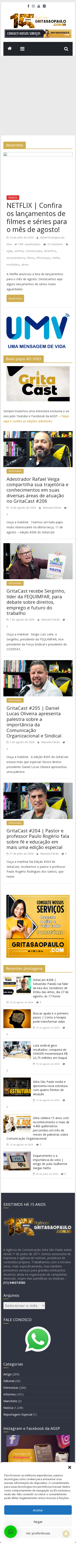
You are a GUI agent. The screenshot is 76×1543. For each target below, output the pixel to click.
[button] (70, 1467)
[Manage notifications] (66, 1533)
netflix (56, 258)
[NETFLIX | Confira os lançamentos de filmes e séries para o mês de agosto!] (38, 155)
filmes (30, 258)
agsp (9, 251)
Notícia (13, 197)
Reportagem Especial (17, 1414)
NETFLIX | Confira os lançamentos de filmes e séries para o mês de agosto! (37, 217)
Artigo (7, 1374)
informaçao (43, 258)
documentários (16, 258)
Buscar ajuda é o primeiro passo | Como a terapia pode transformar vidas (50, 1017)
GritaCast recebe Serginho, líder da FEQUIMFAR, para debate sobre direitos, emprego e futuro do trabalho (36, 602)
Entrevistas (15, 471)
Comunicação (33, 251)
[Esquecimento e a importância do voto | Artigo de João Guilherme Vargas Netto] (17, 1155)
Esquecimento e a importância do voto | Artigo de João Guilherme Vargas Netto (50, 1162)
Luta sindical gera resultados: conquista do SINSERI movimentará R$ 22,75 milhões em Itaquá (50, 1051)
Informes (9, 1394)
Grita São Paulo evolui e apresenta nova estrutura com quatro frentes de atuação (50, 1088)
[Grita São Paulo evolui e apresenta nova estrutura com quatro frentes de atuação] (17, 1081)
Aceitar (38, 1510)
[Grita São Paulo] (9, 49)
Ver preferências (38, 1533)
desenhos (50, 251)
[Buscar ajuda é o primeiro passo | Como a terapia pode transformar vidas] (17, 1012)
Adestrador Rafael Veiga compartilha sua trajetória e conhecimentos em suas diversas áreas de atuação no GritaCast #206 (37, 490)
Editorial (8, 1381)
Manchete (10, 1401)
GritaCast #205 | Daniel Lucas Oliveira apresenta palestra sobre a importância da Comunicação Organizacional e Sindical (34, 722)
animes (19, 251)
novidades (13, 264)
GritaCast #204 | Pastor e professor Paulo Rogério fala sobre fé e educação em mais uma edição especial (38, 838)
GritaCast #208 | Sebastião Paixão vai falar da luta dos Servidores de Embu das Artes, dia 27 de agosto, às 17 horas (51, 988)
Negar (38, 1522)
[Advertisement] (38, 95)
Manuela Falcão (52, 507)
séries (24, 264)
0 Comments (55, 244)
